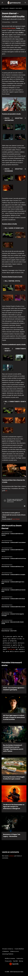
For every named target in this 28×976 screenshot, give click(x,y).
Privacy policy (8, 961)
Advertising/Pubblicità (7, 954)
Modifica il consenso (10, 958)
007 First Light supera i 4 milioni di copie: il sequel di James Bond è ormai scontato (14, 717)
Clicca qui (11, 649)
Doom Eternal (16, 519)
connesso (11, 856)
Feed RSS (15, 961)
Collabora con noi (14, 951)
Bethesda (4, 28)
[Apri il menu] (25, 3)
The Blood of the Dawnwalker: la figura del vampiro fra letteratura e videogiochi (13, 806)
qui (6, 490)
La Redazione (5, 951)
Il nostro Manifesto (19, 948)
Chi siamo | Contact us (7, 948)
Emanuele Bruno (6, 22)
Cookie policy (19, 958)
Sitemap (21, 961)
